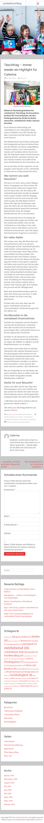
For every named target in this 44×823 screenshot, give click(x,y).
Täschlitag (32, 419)
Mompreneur (31, 672)
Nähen (14, 678)
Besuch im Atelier (16, 417)
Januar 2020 (9, 775)
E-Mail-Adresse (11, 525)
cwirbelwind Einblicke (23, 414)
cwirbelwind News (11, 714)
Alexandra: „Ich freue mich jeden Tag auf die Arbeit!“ (10, 464)
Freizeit (7, 659)
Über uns (8, 756)
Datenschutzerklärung (13, 745)
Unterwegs (26, 686)
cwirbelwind (8, 419)
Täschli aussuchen (20, 419)
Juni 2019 (8, 790)
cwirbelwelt (28, 417)
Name (7, 516)
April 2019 (8, 797)
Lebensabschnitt (24, 669)
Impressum (9, 749)
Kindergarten (14, 661)
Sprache (13, 683)
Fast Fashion (28, 656)
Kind (29, 659)
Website (7, 533)
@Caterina (11, 414)
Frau (35, 656)
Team (30, 683)
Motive (6, 675)
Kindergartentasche (15, 666)
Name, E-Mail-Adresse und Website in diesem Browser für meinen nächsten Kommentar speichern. (19, 547)
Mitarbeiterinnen (15, 672)
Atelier (6, 417)
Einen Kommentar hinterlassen (18, 422)
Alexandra (7, 637)
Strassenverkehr (22, 683)
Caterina (23, 78)
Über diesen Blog (11, 752)
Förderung (13, 659)
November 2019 (10, 779)
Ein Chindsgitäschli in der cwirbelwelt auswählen (34, 464)
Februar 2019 (9, 804)
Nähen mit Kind (23, 678)
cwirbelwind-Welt (15, 652)
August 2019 (9, 783)
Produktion (8, 681)
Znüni (8, 689)
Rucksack (15, 681)
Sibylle (33, 681)
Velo (35, 686)
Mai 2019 (7, 794)
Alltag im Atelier (21, 637)
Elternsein (8, 718)
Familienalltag (13, 655)
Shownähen (25, 681)
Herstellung (22, 659)
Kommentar (10, 490)
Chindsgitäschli (14, 644)
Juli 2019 (7, 786)
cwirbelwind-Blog (12, 3)
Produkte (33, 678)
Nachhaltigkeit (21, 675)
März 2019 (8, 801)
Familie (33, 652)
